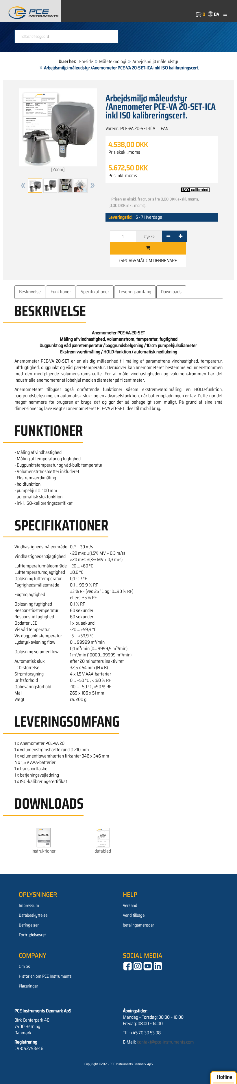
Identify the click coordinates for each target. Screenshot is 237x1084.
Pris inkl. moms (122, 175)
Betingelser (29, 925)
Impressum (29, 905)
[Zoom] (58, 169)
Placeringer (28, 986)
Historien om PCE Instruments (45, 976)
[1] (148, 248)
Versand (130, 905)
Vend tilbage (134, 915)
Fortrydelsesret (32, 934)
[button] (23, 186)
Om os (24, 966)
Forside (86, 61)
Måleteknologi (112, 61)
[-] (168, 236)
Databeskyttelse (33, 915)
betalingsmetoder (138, 925)
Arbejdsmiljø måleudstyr (155, 61)
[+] (180, 236)
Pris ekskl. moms (124, 152)
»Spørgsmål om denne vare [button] (147, 260)
